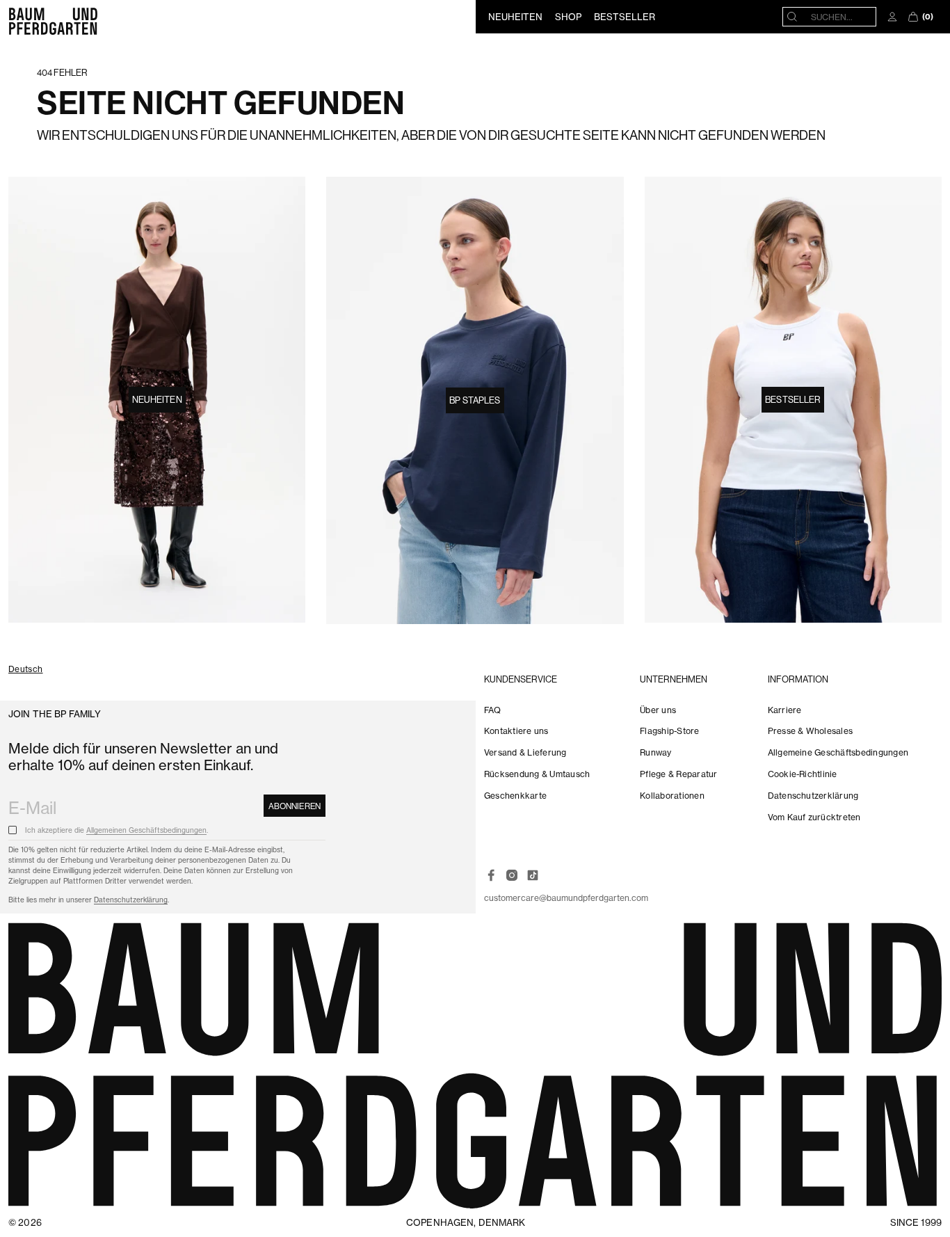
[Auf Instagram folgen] (512, 875)
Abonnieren (294, 806)
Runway (655, 752)
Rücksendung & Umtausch (537, 774)
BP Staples (474, 400)
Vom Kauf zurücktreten (814, 817)
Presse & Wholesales (810, 731)
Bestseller (793, 399)
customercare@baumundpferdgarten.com (566, 898)
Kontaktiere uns (516, 731)
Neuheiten (157, 399)
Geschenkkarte (515, 795)
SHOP (568, 16)
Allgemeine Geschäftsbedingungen (838, 752)
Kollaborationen (672, 795)
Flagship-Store (669, 731)
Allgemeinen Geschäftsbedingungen (146, 830)
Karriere (785, 710)
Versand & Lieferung (525, 752)
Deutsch (25, 669)
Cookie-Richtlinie (802, 774)
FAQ (492, 710)
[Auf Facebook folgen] (491, 875)
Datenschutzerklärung (131, 899)
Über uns (658, 710)
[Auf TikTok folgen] (533, 875)
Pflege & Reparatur (678, 774)
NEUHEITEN (515, 16)
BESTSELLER (624, 16)
